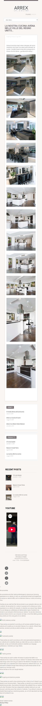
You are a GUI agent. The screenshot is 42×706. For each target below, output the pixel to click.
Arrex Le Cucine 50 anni (13, 418)
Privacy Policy (4, 703)
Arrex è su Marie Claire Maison (15, 424)
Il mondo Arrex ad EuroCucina (15, 412)
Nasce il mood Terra (12, 448)
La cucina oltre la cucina (13, 454)
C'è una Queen (10, 442)
